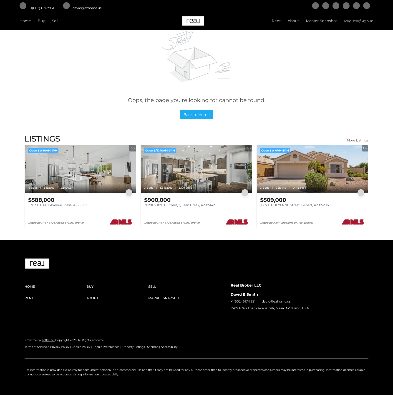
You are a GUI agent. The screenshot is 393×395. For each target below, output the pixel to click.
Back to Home (197, 115)
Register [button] (352, 21)
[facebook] (315, 6)
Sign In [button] (367, 21)
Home (25, 21)
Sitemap (153, 347)
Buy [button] (41, 21)
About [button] (293, 21)
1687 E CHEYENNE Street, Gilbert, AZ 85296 (294, 205)
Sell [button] (55, 21)
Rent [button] (276, 21)
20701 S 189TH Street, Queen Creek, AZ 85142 (179, 205)
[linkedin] (325, 6)
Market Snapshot (321, 21)
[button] (55, 286)
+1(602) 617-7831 (243, 301)
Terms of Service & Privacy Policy (47, 347)
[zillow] (346, 6)
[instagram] (356, 6)
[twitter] (336, 6)
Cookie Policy (81, 347)
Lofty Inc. (48, 340)
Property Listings (133, 347)
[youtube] (366, 6)
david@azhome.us (276, 301)
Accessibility (169, 347)
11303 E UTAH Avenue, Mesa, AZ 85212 (57, 205)
